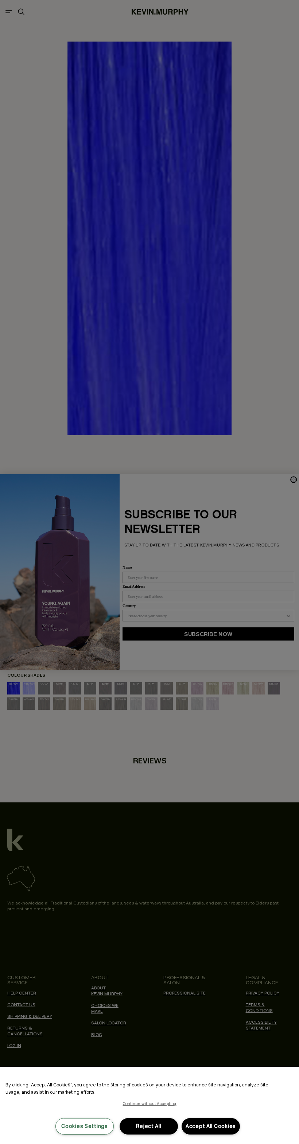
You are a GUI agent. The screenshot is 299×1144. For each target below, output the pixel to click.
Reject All (148, 1126)
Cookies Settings (84, 1126)
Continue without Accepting (149, 1103)
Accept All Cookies (211, 1126)
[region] (149, 1105)
